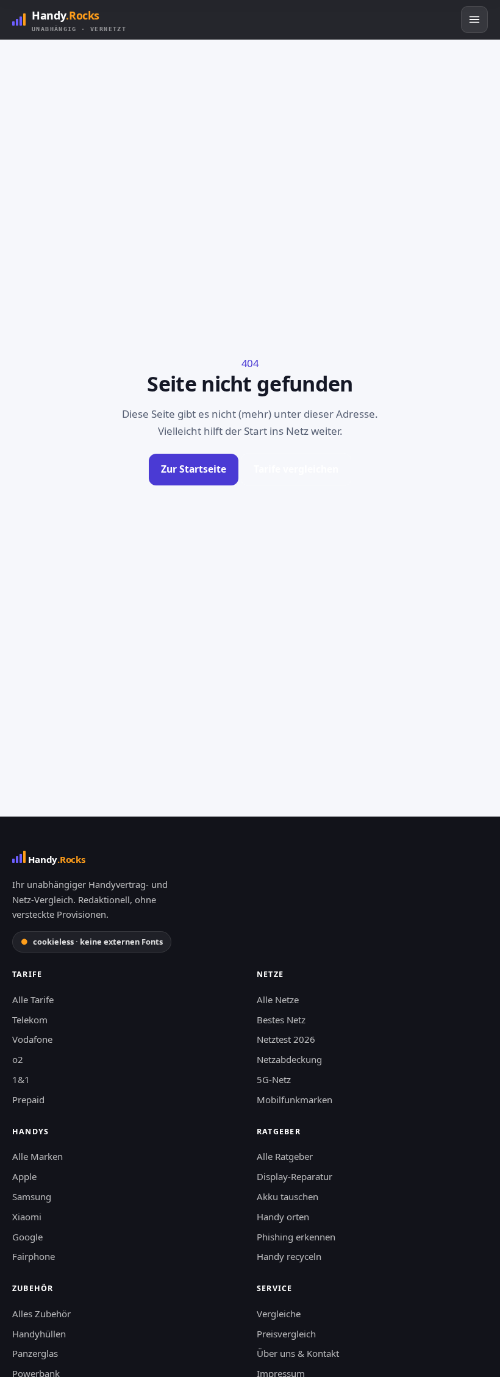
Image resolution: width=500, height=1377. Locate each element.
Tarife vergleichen (296, 469)
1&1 (21, 1079)
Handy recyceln (289, 1256)
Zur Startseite (193, 469)
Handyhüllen (39, 1334)
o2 (17, 1059)
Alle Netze (278, 999)
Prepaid (28, 1099)
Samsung (31, 1196)
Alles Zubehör (41, 1313)
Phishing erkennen (296, 1237)
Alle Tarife (33, 999)
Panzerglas (35, 1353)
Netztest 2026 (286, 1039)
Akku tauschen (287, 1196)
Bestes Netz (281, 1020)
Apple (24, 1176)
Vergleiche (279, 1313)
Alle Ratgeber (285, 1156)
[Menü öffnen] (474, 19)
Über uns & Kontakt (298, 1353)
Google (27, 1237)
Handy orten (283, 1217)
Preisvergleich (286, 1334)
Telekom (30, 1020)
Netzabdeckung (289, 1059)
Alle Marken (37, 1156)
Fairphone (33, 1256)
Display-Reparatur (294, 1176)
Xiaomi (26, 1217)
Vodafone (32, 1039)
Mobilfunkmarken (294, 1099)
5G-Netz (274, 1079)
